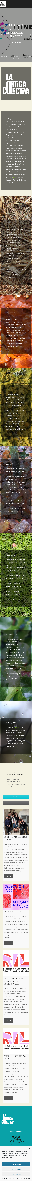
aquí (16, 746)
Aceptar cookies (16, 1164)
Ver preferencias (16, 1174)
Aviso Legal (27, 1178)
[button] (29, 1148)
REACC (15, 177)
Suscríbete (16, 797)
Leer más (8, 876)
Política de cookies (7, 1178)
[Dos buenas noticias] (16, 897)
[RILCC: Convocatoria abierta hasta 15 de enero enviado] (16, 963)
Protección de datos (18, 1178)
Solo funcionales (16, 1169)
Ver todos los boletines (16, 803)
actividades (17, 727)
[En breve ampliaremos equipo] (16, 822)
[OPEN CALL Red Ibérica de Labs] (16, 1041)
